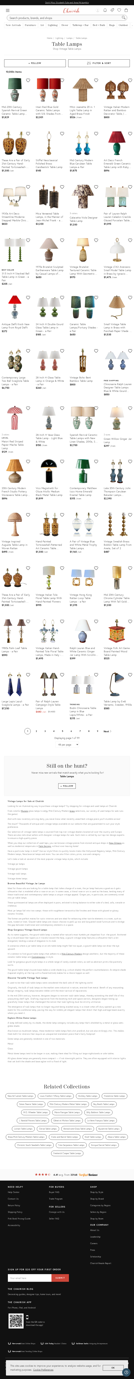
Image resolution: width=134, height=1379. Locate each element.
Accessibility (14, 1225)
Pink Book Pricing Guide (19, 1218)
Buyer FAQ (54, 1192)
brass (72, 811)
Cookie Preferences (43, 1369)
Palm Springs (45, 846)
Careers (94, 1243)
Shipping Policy (15, 1212)
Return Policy (14, 1205)
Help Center (13, 1192)
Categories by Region (100, 1205)
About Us (94, 1230)
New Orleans (115, 843)
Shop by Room (96, 1218)
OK (113, 1367)
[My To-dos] (105, 10)
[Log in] (98, 10)
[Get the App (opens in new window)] (16, 1321)
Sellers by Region (98, 1212)
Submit (60, 1278)
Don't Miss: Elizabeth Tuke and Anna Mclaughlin (67, 2)
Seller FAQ (54, 1218)
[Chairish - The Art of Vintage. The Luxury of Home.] (71, 10)
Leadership (95, 1236)
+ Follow (35, 63)
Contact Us (13, 1198)
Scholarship (95, 1256)
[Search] (123, 18)
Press (92, 1250)
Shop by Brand (97, 1198)
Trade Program (56, 1198)
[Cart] (126, 10)
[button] (7, 10)
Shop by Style (96, 1192)
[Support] (126, 1372)
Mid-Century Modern (72, 953)
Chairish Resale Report (100, 1263)
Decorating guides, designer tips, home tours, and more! (34, 1294)
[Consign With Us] (112, 10)
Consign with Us (56, 1212)
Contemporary (38, 957)
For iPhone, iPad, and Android (22, 1307)
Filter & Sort (102, 63)
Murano (24, 811)
